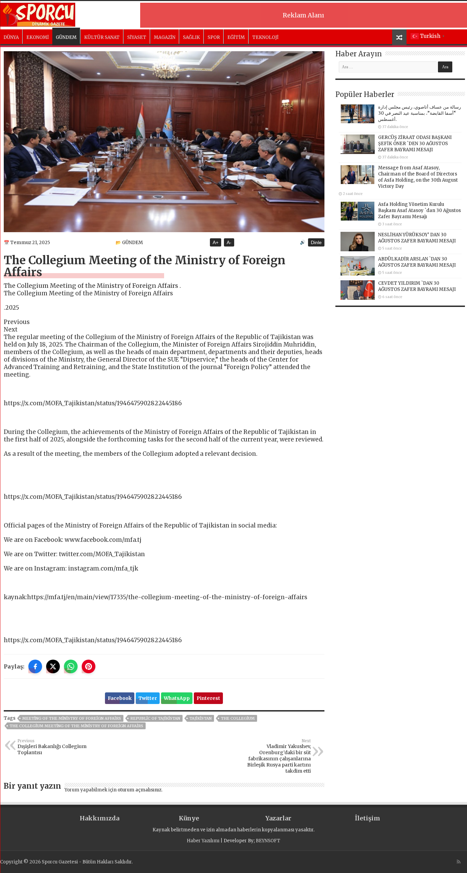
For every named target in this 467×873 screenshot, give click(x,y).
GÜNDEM (66, 37)
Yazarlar (278, 818)
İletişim (367, 818)
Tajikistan (200, 718)
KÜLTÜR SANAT (102, 37)
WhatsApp (177, 698)
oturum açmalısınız (139, 790)
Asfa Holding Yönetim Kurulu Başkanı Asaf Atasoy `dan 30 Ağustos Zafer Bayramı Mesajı (419, 210)
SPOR (214, 37)
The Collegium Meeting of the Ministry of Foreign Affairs (76, 725)
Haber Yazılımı (203, 841)
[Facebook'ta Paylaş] (35, 666)
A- (229, 242)
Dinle (316, 242)
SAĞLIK (191, 37)
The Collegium (238, 718)
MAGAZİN (164, 37)
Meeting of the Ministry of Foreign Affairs (71, 718)
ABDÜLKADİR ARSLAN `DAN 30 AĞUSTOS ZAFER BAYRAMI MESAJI (417, 262)
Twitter (147, 698)
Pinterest (208, 698)
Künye (189, 818)
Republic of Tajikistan (155, 718)
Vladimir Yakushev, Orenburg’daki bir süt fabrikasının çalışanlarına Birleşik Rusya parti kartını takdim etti (279, 756)
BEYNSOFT (268, 841)
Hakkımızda (99, 818)
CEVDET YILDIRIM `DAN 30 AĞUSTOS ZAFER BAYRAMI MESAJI (417, 286)
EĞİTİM (236, 37)
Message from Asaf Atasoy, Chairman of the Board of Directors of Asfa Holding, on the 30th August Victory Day (418, 177)
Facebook (120, 698)
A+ (215, 242)
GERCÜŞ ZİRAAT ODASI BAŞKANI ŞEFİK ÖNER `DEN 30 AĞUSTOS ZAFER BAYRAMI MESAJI (415, 144)
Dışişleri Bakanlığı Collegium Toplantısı (51, 747)
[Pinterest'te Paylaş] (88, 666)
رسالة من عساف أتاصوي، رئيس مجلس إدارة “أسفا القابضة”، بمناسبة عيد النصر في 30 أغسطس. (419, 113)
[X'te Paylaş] (53, 666)
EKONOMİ (37, 37)
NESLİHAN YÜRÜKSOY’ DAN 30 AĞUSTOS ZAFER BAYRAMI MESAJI (417, 238)
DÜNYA (11, 37)
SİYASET (136, 37)
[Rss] (458, 862)
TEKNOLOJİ (265, 37)
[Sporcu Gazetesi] (37, 13)
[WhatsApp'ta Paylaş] (71, 666)
